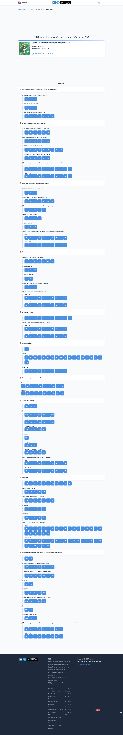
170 (44, 500)
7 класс (68, 704)
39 (43, 158)
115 (52, 371)
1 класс (68, 688)
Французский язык (54, 725)
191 (52, 567)
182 (44, 517)
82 (43, 318)
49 (48, 201)
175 (35, 509)
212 (31, 609)
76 (31, 287)
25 (48, 141)
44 (26, 201)
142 (26, 445)
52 (31, 209)
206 (26, 601)
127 (48, 414)
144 (35, 445)
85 (56, 318)
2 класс (68, 691)
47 (39, 201)
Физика (50, 723)
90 (26, 357)
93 (39, 357)
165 (44, 492)
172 (52, 500)
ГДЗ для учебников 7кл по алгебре (60, 683)
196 (44, 575)
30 (43, 149)
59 (39, 218)
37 (35, 158)
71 (31, 270)
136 (26, 429)
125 (39, 414)
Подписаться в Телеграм (44, 53)
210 (44, 601)
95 (48, 357)
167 (31, 500)
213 (26, 618)
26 (26, 149)
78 (26, 318)
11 (43, 116)
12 (48, 116)
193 (31, 575)
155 (48, 483)
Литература (52, 707)
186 (31, 567)
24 (48, 533)
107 (100, 357)
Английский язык (54, 691)
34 (61, 149)
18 (43, 132)
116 (57, 371)
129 (26, 422)
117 (61, 371)
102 (78, 357)
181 (39, 517)
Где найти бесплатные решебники (59, 662)
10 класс (68, 712)
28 (35, 149)
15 (31, 132)
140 (44, 429)
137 (31, 429)
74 (31, 278)
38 (39, 158)
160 (70, 483)
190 (48, 567)
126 (44, 414)
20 (26, 141)
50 (52, 201)
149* (43, 452)
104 (87, 357)
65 (35, 261)
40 (48, 158)
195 (39, 575)
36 (31, 158)
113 (44, 371)
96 (52, 357)
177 (44, 509)
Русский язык (53, 720)
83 (48, 318)
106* (95, 357)
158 (61, 483)
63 (26, 261)
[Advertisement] (61, 69)
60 (26, 227)
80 (35, 318)
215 (35, 618)
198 (52, 575)
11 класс (68, 715)
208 (35, 601)
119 (26, 406)
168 (35, 500)
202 (31, 592)
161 (26, 492)
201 (26, 592)
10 (39, 116)
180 (35, 517)
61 (31, 227)
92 (35, 357)
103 (83, 357)
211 (26, 609)
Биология (51, 693)
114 (48, 371)
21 (31, 141)
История (51, 704)
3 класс (68, 693)
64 (31, 261)
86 (61, 318)
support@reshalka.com (84, 664)
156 (52, 483)
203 (35, 592)
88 (69, 318)
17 (39, 132)
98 (61, 357)
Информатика (53, 701)
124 (35, 414)
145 (26, 452)
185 (26, 567)
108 (26, 362)
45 (31, 201)
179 (31, 517)
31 (48, 149)
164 (39, 492)
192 (26, 575)
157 (57, 483)
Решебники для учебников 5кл (58, 664)
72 (35, 270)
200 (31, 584)
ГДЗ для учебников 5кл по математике (57, 673)
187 (35, 567)
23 (39, 141)
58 (35, 218)
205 (44, 592)
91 (31, 357)
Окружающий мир (54, 717)
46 (35, 201)
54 (39, 209)
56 (26, 218)
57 (31, 218)
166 (26, 500)
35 (26, 158)
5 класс (68, 699)
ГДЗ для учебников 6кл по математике (57, 679)
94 (43, 357)
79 (31, 318)
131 (35, 422)
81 (39, 318)
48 (43, 201)
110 (31, 371)
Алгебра (51, 688)
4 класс (68, 696)
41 (26, 192)
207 (31, 601)
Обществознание (54, 715)
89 (26, 349)
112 (39, 371)
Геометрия (52, 699)
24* (44, 141)
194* (35, 575)
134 (48, 422)
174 (31, 509)
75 (26, 287)
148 (39, 452)
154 (44, 483)
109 (26, 371)
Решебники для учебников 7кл (58, 669)
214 (31, 618)
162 (31, 492)
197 (48, 575)
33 (56, 149)
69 (52, 261)
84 (52, 318)
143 (31, 445)
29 (39, 149)
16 (35, 132)
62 (35, 227)
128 (52, 414)
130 (31, 422)
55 (43, 209)
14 (26, 132)
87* (65, 318)
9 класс (68, 709)
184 (31, 558)
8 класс (68, 707)
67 (43, 261)
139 (39, 429)
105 (91, 357)
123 (31, 414)
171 (48, 500)
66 (39, 261)
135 (52, 422)
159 (65, 483)
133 (44, 422)
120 (31, 406)
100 (70, 357)
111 (35, 371)
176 (39, 509)
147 (35, 452)
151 (31, 483)
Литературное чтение (55, 709)
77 (35, 287)
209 (39, 601)
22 (35, 141)
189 (44, 567)
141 (26, 438)
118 (65, 371)
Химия (50, 728)
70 (26, 270)
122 (26, 414)
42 (31, 192)
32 (52, 149)
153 (39, 483)
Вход (98, 3)
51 (26, 209)
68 (48, 261)
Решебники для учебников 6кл (58, 667)
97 (56, 357)
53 (35, 209)
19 (48, 132)
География (52, 696)
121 (35, 406)
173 (26, 509)
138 (35, 429)
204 (39, 592)
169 (39, 500)
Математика (52, 712)
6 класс (68, 701)
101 (74, 357)
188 (39, 567)
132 (39, 422)
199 (26, 584)
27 (31, 149)
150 (26, 483)
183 (26, 558)
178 (26, 517)
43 (35, 192)
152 (35, 483)
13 (52, 116)
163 (35, 492)
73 (26, 278)
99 (65, 357)
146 (31, 452)
